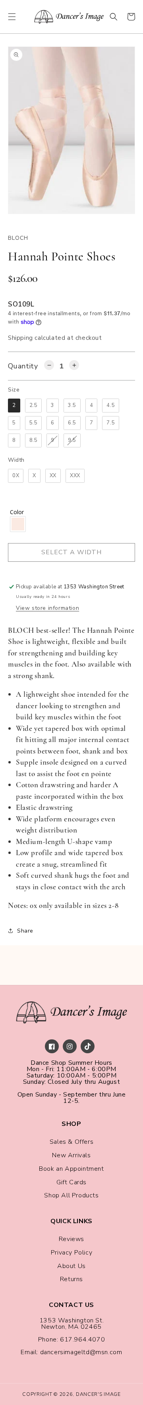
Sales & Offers (71, 1141)
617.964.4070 (82, 1339)
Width (16, 460)
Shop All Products (71, 1195)
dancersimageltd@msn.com (81, 1352)
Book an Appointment (71, 1168)
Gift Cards (71, 1182)
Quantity (23, 366)
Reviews (71, 1239)
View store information (47, 608)
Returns (71, 1279)
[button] (12, 16)
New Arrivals (71, 1155)
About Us (71, 1266)
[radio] (14, 405)
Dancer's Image (98, 1394)
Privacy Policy (71, 1252)
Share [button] (25, 931)
